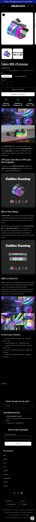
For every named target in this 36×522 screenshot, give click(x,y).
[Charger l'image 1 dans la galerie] (7, 54)
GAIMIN (5, 474)
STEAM (5, 470)
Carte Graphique (20, 76)
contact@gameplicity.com (11, 412)
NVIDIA (5, 459)
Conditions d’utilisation (27, 512)
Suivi (18, 444)
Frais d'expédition (13, 70)
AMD (4, 455)
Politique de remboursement (27, 510)
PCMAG (5, 486)
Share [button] (5, 384)
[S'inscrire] (31, 406)
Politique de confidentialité (12, 512)
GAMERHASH (7, 478)
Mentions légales (27, 517)
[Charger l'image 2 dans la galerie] (18, 54)
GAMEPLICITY (9, 509)
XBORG (5, 482)
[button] (3, 6)
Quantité (3, 80)
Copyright (15, 509)
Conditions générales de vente (13, 517)
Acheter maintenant (18, 94)
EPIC (4, 463)
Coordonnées (25, 515)
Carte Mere (6, 76)
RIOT (4, 467)
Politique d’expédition (14, 515)
